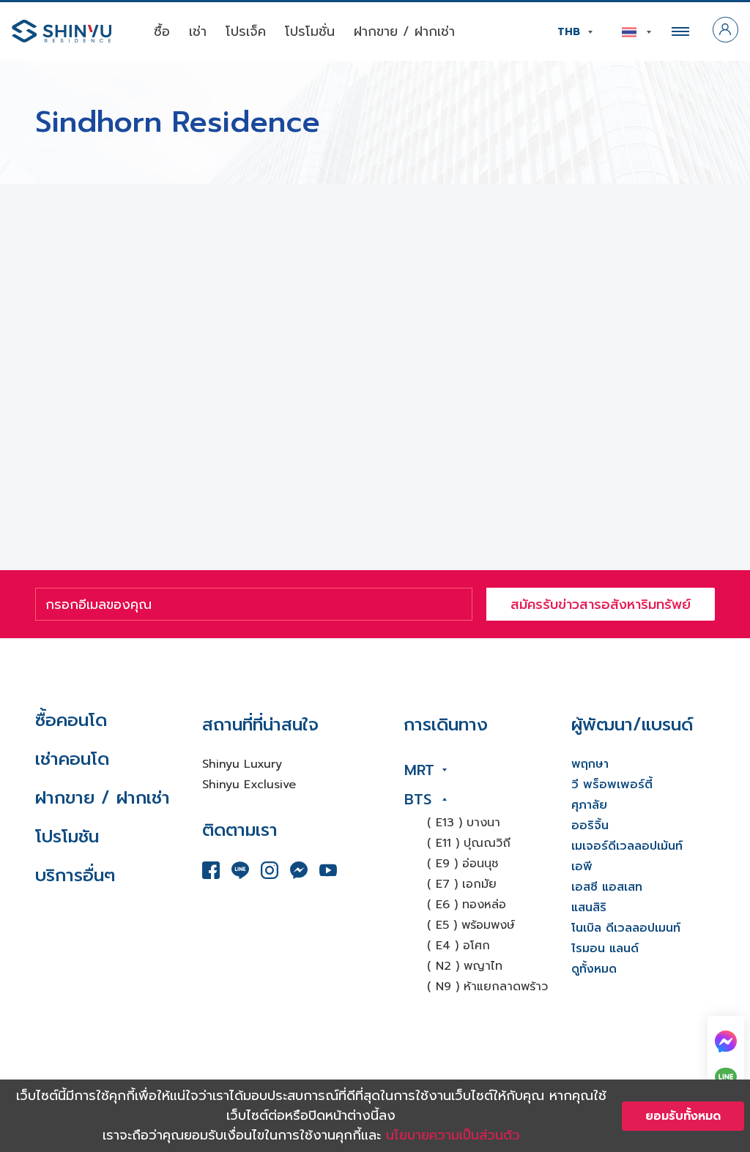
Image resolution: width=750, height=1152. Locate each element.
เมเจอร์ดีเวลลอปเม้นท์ (627, 846)
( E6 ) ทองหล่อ (466, 904)
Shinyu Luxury (242, 764)
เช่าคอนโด (72, 759)
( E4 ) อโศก (458, 945)
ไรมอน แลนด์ (605, 948)
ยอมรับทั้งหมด (683, 1116)
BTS (417, 799)
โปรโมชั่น (310, 31)
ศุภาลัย (589, 805)
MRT (419, 770)
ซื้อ (162, 31)
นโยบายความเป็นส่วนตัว (453, 1135)
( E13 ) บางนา (463, 823)
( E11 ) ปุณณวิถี (468, 843)
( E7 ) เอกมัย (462, 884)
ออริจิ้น (590, 825)
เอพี (582, 866)
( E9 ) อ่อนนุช (462, 863)
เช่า (198, 31)
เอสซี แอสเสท (606, 887)
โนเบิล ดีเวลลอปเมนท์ (625, 928)
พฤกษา (590, 764)
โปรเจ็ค (246, 31)
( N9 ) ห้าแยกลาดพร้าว (487, 986)
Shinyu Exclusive (249, 784)
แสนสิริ (588, 907)
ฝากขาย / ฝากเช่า (404, 31)
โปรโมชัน (67, 836)
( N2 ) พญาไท (464, 966)
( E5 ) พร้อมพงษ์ (471, 925)
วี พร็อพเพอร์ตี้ (612, 784)
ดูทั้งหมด (594, 969)
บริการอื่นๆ (75, 875)
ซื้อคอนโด (71, 720)
